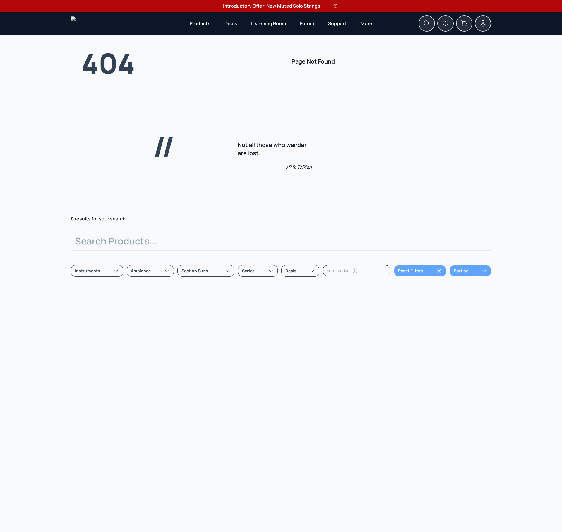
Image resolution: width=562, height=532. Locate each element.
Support (337, 23)
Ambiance (141, 270)
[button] (200, 23)
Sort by (461, 270)
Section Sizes (194, 270)
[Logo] (73, 23)
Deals (231, 23)
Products (200, 23)
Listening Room (268, 23)
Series (248, 270)
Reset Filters (410, 270)
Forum (307, 23)
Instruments (87, 270)
